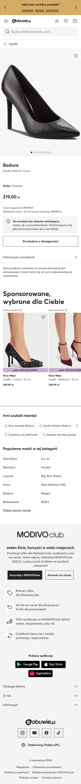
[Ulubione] (65, 21)
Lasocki (8, 476)
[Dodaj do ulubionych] (76, 55)
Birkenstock (11, 502)
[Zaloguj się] (56, 21)
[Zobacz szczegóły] (75, 257)
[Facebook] (46, 732)
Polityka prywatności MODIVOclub (53, 772)
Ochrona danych (52, 777)
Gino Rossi (10, 459)
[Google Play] (27, 664)
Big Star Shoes (51, 476)
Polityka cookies (28, 777)
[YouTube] (34, 732)
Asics (6, 484)
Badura (11, 165)
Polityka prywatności (16, 772)
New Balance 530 (53, 484)
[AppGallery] (40, 673)
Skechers (9, 467)
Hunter (46, 467)
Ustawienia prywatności (47, 767)
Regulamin (23, 767)
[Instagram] (22, 732)
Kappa (46, 493)
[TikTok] (58, 732)
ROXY (45, 502)
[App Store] (53, 664)
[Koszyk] (74, 21)
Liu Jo (45, 459)
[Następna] (75, 7)
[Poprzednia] (5, 7)
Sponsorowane (10, 310)
